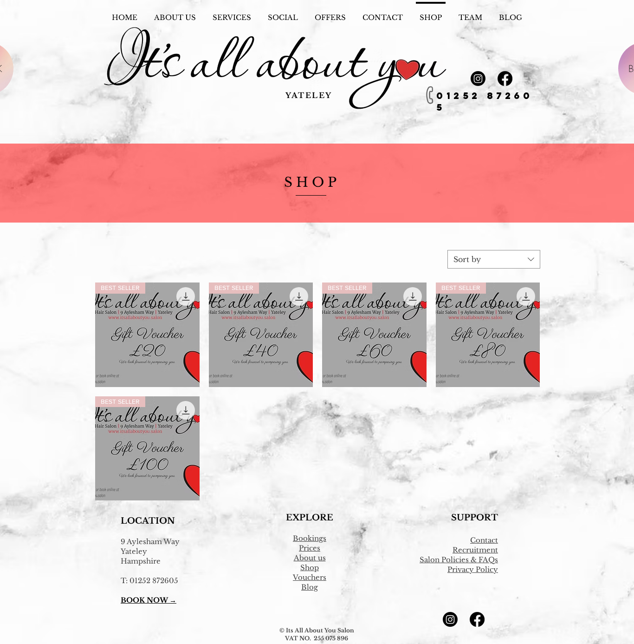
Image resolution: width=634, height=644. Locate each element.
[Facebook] (505, 78)
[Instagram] (478, 78)
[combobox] (493, 259)
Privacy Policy (472, 569)
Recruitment (475, 549)
